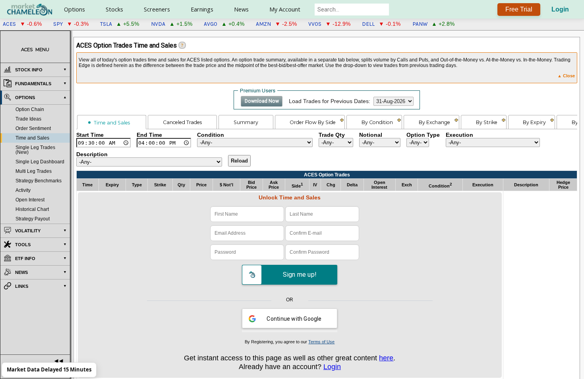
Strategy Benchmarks (38, 180)
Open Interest (29, 199)
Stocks (114, 9)
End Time (149, 135)
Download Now (262, 101)
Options (74, 9)
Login (560, 9)
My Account (284, 9)
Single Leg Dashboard (39, 161)
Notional (370, 135)
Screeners (157, 9)
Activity (23, 190)
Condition (210, 135)
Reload (239, 161)
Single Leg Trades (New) (35, 150)
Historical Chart (32, 209)
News (241, 9)
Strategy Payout (32, 218)
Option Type (423, 135)
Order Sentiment (33, 128)
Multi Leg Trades (33, 171)
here (386, 358)
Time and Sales (32, 138)
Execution (459, 135)
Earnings (202, 9)
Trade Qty (332, 135)
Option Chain (29, 109)
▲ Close (566, 75)
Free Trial (518, 9)
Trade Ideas (28, 119)
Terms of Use (321, 341)
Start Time (90, 135)
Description (92, 154)
